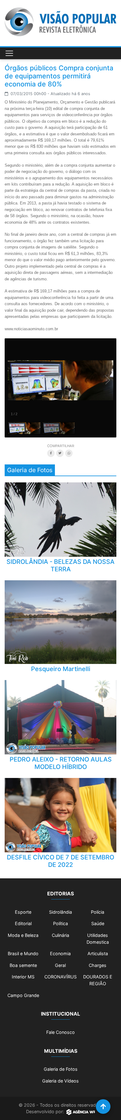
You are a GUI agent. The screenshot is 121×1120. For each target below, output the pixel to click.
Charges (97, 965)
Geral (60, 965)
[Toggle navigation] (9, 53)
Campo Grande (23, 995)
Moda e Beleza (23, 935)
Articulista (97, 953)
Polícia (97, 912)
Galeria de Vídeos (60, 1080)
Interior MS (23, 976)
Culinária (60, 935)
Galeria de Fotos (61, 1069)
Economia (60, 953)
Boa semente (23, 965)
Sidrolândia (60, 912)
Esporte (23, 912)
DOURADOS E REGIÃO (97, 980)
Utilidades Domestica (98, 939)
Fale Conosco (60, 1032)
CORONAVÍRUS (60, 976)
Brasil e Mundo (23, 953)
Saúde (97, 923)
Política (60, 923)
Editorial (23, 923)
